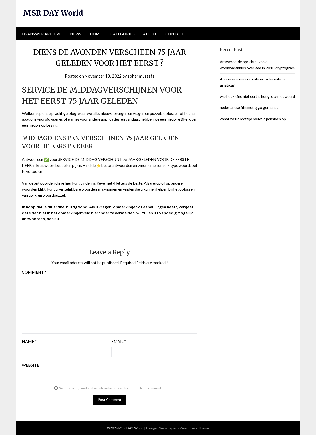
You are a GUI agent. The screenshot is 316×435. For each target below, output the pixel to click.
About (150, 34)
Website (30, 365)
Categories (122, 34)
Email (118, 341)
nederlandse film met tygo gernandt (249, 107)
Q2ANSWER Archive (41, 34)
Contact (174, 34)
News (75, 34)
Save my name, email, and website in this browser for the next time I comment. (110, 388)
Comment (34, 272)
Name (29, 341)
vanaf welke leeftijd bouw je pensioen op (253, 119)
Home (96, 34)
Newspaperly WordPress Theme (184, 428)
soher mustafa (141, 76)
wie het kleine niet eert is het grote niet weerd (257, 96)
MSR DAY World (53, 13)
